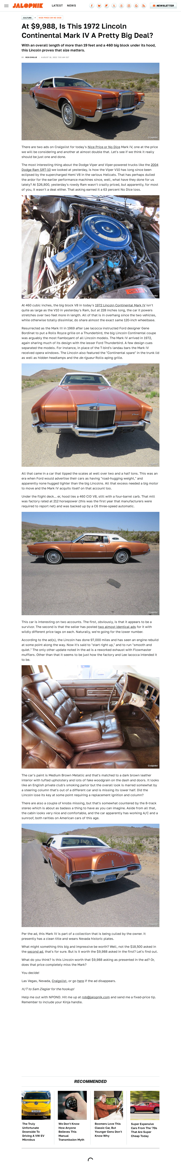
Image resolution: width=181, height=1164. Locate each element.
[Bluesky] (99, 5)
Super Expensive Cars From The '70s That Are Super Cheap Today (144, 1129)
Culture (27, 18)
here (80, 981)
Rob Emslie (31, 57)
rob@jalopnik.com (96, 997)
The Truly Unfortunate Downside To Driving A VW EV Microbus (33, 1131)
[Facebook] (91, 5)
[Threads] (121, 5)
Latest (57, 5)
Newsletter (165, 5)
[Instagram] (129, 5)
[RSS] (143, 5)
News (71, 5)
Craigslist (59, 981)
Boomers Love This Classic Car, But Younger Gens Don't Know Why (108, 1129)
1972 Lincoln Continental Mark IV (120, 305)
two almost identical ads (117, 627)
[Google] (136, 5)
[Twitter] (114, 5)
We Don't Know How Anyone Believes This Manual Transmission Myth (71, 1131)
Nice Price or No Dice (50, 18)
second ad (35, 951)
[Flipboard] (106, 5)
